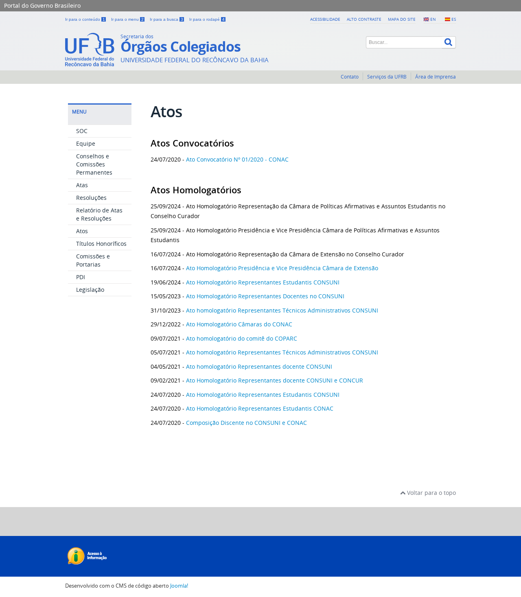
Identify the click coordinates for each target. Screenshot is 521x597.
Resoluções (91, 197)
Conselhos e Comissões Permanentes (94, 164)
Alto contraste (364, 19)
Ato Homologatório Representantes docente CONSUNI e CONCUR (274, 380)
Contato (350, 76)
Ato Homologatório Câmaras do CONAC (240, 324)
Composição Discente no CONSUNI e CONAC (246, 422)
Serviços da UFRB (387, 76)
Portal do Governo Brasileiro (42, 5)
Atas (82, 185)
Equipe (85, 143)
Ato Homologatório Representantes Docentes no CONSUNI (265, 296)
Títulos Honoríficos (101, 243)
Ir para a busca (166, 19)
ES (453, 19)
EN (433, 19)
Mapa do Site (402, 19)
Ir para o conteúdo (85, 19)
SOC (82, 131)
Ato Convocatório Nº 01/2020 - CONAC (237, 159)
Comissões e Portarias (93, 260)
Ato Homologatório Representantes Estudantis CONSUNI (261, 282)
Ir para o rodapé (207, 19)
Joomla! (179, 585)
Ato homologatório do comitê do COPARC (240, 338)
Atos (82, 231)
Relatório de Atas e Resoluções (99, 214)
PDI (80, 277)
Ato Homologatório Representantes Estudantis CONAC (259, 408)
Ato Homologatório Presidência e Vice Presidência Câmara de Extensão (281, 268)
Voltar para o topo (430, 492)
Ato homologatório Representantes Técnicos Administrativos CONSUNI (282, 310)
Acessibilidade (325, 19)
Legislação (90, 289)
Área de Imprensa (435, 76)
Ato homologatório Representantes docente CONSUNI (259, 366)
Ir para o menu (127, 19)
